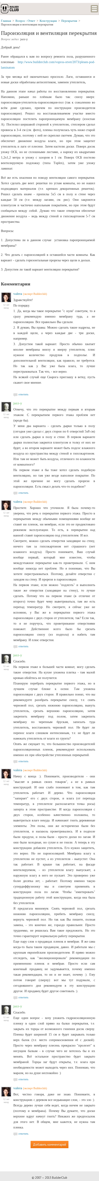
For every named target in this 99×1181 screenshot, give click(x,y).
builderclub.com (10, 8)
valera (17, 294)
